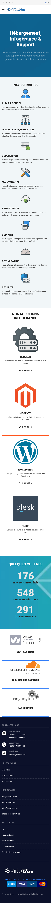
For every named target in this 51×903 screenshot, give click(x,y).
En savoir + (25, 370)
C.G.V (22, 880)
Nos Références (8, 841)
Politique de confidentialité (36, 880)
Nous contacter (8, 835)
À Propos (5, 829)
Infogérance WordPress (11, 814)
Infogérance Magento (10, 808)
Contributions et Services (11, 852)
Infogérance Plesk (9, 802)
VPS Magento (7, 781)
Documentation (8, 846)
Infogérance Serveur (9, 797)
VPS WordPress (8, 776)
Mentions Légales (12, 880)
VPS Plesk (6, 770)
